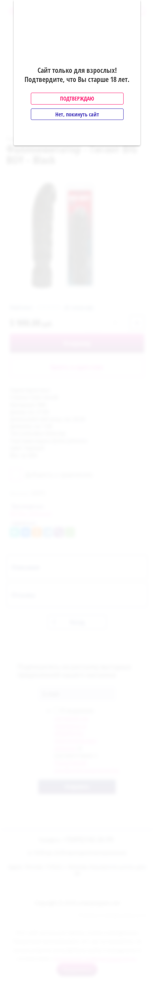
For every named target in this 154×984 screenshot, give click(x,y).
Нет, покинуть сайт (77, 114)
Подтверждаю (77, 98)
